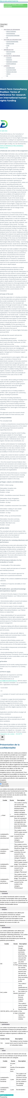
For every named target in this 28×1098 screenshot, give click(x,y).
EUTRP (7, 45)
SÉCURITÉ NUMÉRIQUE (11, 63)
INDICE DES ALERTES (10, 51)
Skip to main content (6, 1)
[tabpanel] (14, 838)
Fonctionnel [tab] (3, 891)
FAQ (7, 37)
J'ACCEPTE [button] (19, 734)
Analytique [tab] (3, 907)
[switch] (0, 893)
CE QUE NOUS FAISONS (11, 70)
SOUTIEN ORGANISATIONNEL (12, 41)
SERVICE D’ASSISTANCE (11, 31)
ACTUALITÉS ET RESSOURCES (12, 55)
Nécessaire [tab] (3, 782)
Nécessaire (5, 784)
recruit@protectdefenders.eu (8, 680)
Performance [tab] (4, 1022)
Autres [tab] (2, 1048)
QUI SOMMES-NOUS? (10, 68)
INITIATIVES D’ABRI (10, 43)
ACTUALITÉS (8, 57)
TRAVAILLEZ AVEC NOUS (11, 72)
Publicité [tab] (2, 925)
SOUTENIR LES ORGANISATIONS (12, 39)
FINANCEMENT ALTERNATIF (12, 61)
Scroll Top (15, 1)
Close (2, 26)
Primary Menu (4, 24)
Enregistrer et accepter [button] (6, 1095)
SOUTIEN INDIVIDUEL (10, 33)
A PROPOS (7, 65)
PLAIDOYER (8, 53)
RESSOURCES (9, 59)
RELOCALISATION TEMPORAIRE (12, 35)
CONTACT (8, 74)
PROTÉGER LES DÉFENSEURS (12, 29)
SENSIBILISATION (8, 49)
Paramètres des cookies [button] (7, 734)
